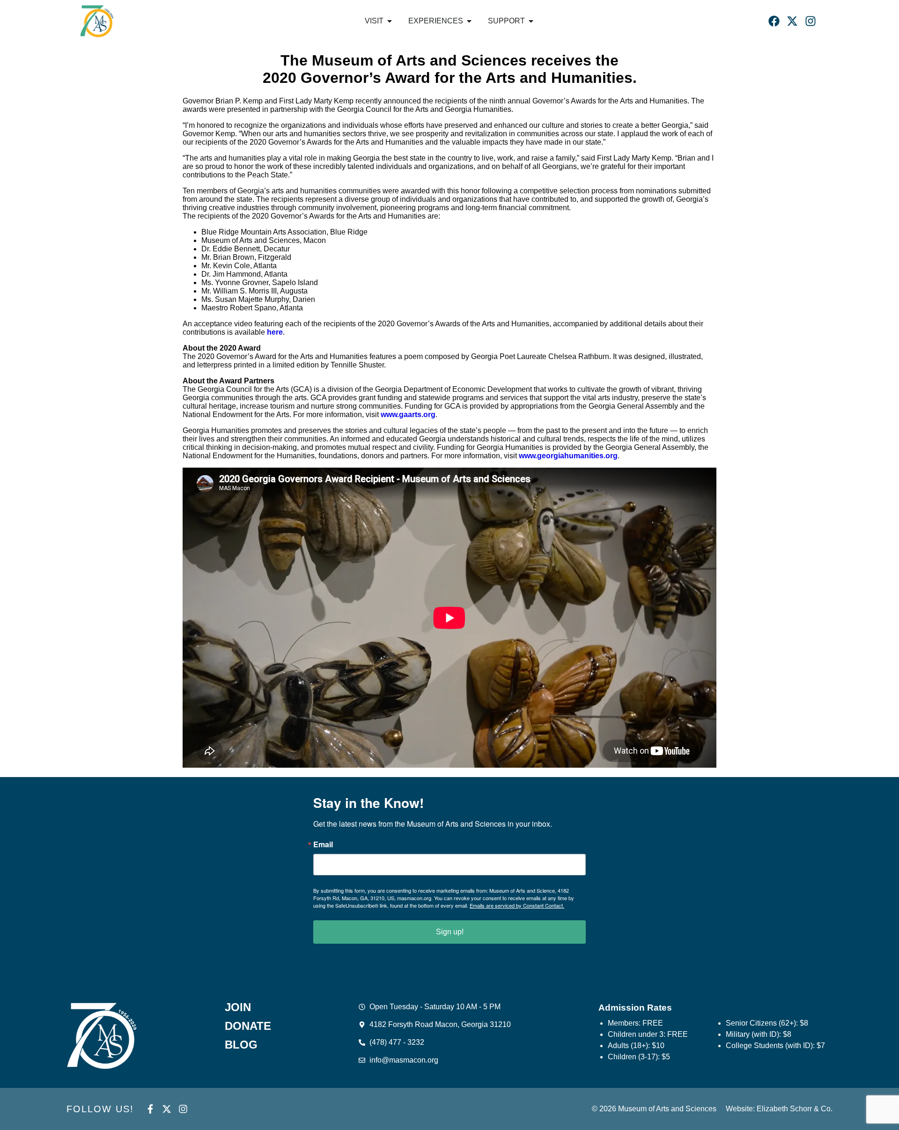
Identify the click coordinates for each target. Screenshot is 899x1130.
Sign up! (450, 932)
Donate (248, 1026)
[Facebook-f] (150, 1109)
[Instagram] (810, 21)
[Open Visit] (389, 21)
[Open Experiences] (469, 21)
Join (238, 1007)
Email (323, 844)
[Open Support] (531, 21)
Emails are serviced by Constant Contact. (517, 905)
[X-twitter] (792, 21)
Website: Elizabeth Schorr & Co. (779, 1109)
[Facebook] (774, 21)
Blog (241, 1044)
